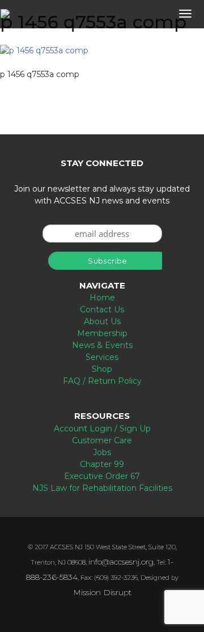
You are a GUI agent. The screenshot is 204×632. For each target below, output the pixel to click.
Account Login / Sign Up (102, 428)
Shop (102, 369)
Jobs (102, 452)
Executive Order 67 (102, 476)
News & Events (102, 345)
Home (102, 297)
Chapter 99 (102, 464)
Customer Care (102, 440)
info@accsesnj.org (121, 562)
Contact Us (102, 309)
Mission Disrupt (102, 592)
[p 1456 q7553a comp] (44, 50)
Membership (102, 333)
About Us (102, 321)
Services (102, 357)
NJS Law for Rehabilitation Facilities (102, 488)
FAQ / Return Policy (102, 381)
